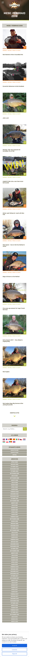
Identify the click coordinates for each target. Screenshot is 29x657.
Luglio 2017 (14, 583)
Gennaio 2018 (14, 569)
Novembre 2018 (14, 546)
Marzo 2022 (14, 489)
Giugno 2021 (14, 508)
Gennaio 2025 (14, 464)
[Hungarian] (3, 442)
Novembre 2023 (14, 469)
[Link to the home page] (14, 5)
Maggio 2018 (14, 560)
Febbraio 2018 (14, 567)
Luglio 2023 (14, 476)
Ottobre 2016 (14, 603)
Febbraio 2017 (14, 594)
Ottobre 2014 (14, 612)
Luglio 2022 (14, 482)
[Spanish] (14, 439)
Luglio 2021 (14, 505)
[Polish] (7, 442)
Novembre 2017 (14, 574)
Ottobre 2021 (14, 498)
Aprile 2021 (14, 512)
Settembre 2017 (14, 578)
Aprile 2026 (14, 462)
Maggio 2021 (14, 510)
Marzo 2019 (14, 537)
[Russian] (14, 442)
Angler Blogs (14, 450)
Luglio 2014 (14, 617)
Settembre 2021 (14, 501)
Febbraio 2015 (14, 610)
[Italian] (17, 439)
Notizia (15, 455)
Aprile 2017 (14, 589)
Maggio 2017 (14, 587)
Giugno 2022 (14, 485)
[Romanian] (10, 442)
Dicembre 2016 (15, 598)
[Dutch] (24, 439)
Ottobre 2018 (14, 548)
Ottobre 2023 (14, 471)
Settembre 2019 (14, 530)
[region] (14, 644)
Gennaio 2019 (14, 542)
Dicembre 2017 (14, 571)
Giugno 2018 (14, 558)
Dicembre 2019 (15, 526)
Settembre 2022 (14, 478)
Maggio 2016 (14, 608)
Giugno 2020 (14, 521)
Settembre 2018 (14, 551)
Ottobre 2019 (14, 528)
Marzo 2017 (14, 592)
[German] (10, 439)
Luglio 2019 (14, 533)
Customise (14, 649)
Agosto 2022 (14, 480)
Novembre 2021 (14, 496)
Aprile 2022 (14, 487)
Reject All (14, 653)
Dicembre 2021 (14, 494)
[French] (7, 439)
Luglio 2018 (14, 555)
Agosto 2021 (14, 503)
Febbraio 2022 (14, 492)
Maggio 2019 (14, 535)
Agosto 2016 (14, 605)
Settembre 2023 (14, 473)
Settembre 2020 (14, 519)
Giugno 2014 (14, 619)
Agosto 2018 (14, 553)
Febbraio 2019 (14, 539)
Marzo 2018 (14, 564)
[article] (14, 44)
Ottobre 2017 (14, 576)
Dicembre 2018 (15, 544)
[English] (3, 439)
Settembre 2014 (14, 614)
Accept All (14, 645)
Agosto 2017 (14, 580)
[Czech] (20, 439)
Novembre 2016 (14, 601)
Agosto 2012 (14, 621)
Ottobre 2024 (14, 467)
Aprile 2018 (14, 562)
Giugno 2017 (14, 585)
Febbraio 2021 (14, 517)
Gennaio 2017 (14, 596)
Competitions (14, 452)
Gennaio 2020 (14, 523)
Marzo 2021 (14, 514)
